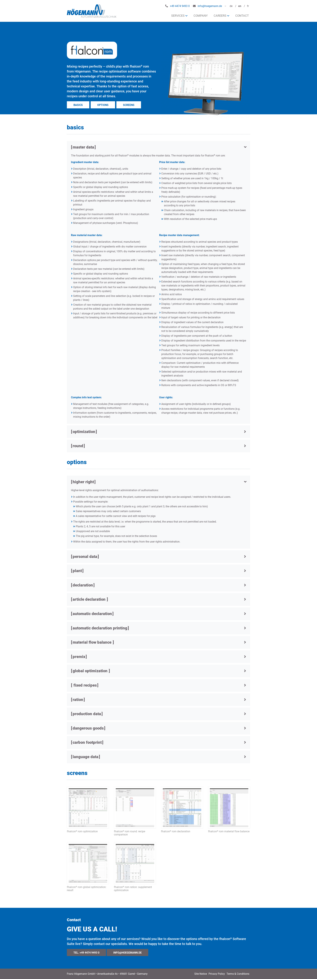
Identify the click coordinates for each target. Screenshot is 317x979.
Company (201, 15)
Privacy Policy (217, 973)
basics (78, 105)
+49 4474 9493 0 (180, 6)
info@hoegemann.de (210, 6)
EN (239, 6)
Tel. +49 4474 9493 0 (86, 952)
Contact (242, 15)
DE (231, 6)
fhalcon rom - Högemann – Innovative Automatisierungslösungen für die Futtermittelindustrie (91, 10)
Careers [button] (220, 15)
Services (178, 15)
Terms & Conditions (238, 973)
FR (248, 6)
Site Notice (200, 973)
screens (128, 105)
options (102, 105)
